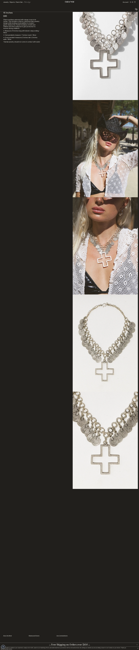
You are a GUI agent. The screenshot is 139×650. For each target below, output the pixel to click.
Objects (12, 2)
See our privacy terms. (6, 649)
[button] (3, 647)
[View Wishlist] (132, 2)
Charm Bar (19, 2)
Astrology (27, 2)
